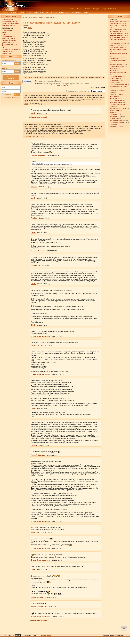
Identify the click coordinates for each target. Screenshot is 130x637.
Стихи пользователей (117, 122)
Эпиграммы (114, 96)
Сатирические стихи (117, 66)
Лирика (112, 19)
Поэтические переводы (118, 108)
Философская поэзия (117, 21)
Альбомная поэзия (116, 47)
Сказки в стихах (115, 94)
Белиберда (114, 118)
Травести (113, 70)
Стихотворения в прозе (118, 84)
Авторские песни (116, 100)
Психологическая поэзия (118, 25)
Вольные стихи (115, 80)
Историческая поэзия (117, 37)
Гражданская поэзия (117, 35)
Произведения (35, 17)
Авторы (54, 13)
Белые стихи (114, 78)
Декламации (114, 114)
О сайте (13, 13)
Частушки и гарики (116, 90)
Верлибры (113, 82)
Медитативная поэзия (118, 43)
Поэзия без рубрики (117, 120)
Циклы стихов (114, 110)
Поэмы (112, 112)
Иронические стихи (117, 64)
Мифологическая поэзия (118, 39)
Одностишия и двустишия (119, 86)
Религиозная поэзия (117, 45)
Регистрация (76, 13)
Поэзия (21, 13)
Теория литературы (41, 13)
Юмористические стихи (118, 61)
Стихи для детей (116, 76)
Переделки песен (116, 102)
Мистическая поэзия (117, 33)
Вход (16, 94)
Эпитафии (113, 98)
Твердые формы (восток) (118, 53)
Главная (5, 13)
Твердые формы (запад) (118, 49)
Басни (112, 92)
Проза (29, 13)
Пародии (113, 68)
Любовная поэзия (116, 23)
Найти (17, 63)
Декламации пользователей (115, 125)
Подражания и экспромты (119, 73)
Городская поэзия (116, 29)
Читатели (27, 81)
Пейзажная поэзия (116, 31)
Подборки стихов (116, 116)
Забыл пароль (7, 97)
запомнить (7, 94)
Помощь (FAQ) (64, 13)
